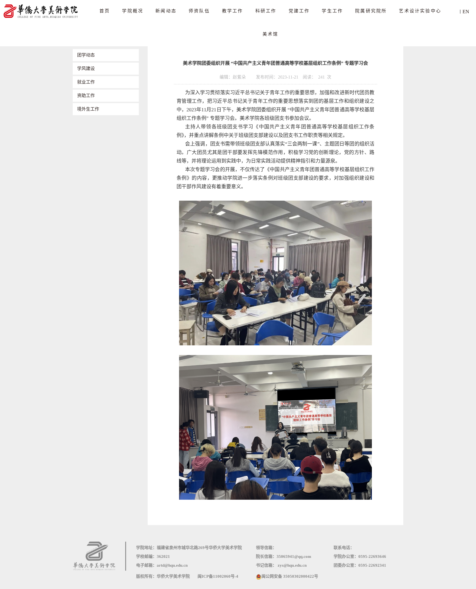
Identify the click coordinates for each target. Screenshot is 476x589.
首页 (104, 11)
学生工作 (332, 11)
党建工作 (299, 11)
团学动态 (86, 55)
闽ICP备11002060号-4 (218, 576)
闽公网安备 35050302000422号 (289, 576)
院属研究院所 (371, 11)
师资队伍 (199, 11)
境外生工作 (88, 109)
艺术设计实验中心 (420, 11)
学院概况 (132, 11)
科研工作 (266, 11)
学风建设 (86, 68)
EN (466, 11)
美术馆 (270, 34)
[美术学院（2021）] (41, 11)
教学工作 (232, 11)
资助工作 (86, 95)
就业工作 (86, 82)
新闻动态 (166, 11)
